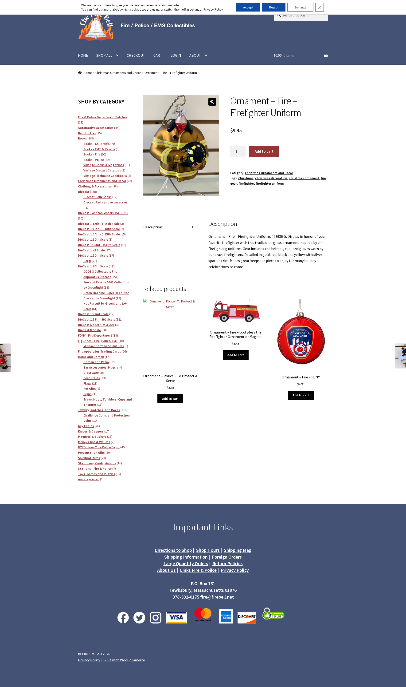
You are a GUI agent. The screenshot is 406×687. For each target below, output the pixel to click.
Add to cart (264, 151)
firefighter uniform (270, 183)
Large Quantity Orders (186, 563)
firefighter (246, 183)
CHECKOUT (136, 55)
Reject (273, 7)
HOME (83, 55)
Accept (248, 7)
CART (157, 55)
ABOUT (195, 55)
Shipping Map (237, 550)
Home (88, 73)
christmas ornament (304, 178)
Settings (300, 7)
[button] (212, 102)
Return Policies (227, 563)
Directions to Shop (173, 550)
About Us (166, 570)
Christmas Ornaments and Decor (118, 73)
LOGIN (176, 55)
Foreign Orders (227, 557)
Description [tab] (152, 227)
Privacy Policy (235, 570)
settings (195, 9)
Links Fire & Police (198, 570)
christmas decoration (271, 178)
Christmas (246, 178)
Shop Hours (208, 550)
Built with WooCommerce (124, 660)
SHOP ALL (104, 55)
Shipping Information (186, 557)
